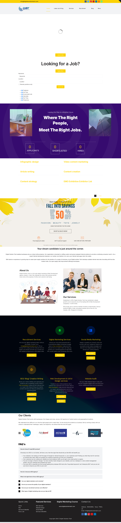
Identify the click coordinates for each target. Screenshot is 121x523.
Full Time (25, 92)
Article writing (27, 171)
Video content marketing (76, 161)
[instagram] (91, 1)
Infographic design (29, 161)
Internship (25, 96)
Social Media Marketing (90, 339)
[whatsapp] (102, 1)
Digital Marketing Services (60, 339)
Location (20, 79)
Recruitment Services (32, 339)
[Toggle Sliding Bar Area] (119, 1)
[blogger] (99, 1)
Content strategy (28, 181)
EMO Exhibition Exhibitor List (78, 181)
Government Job (27, 94)
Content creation (72, 171)
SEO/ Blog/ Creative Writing (31, 379)
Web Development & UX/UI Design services (61, 380)
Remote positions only (26, 84)
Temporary (26, 100)
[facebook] (86, 1)
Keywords (21, 73)
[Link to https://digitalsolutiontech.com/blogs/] (31, 330)
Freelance (25, 90)
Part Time (25, 98)
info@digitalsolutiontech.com (29, 346)
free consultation (57, 346)
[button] (60, 449)
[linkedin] (96, 1)
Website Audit (90, 379)
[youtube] (94, 1)
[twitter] (88, 1)
